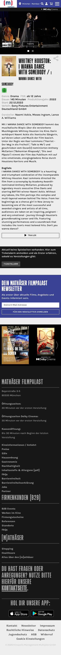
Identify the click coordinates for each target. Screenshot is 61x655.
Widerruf (47, 634)
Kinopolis (8, 4)
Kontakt (11, 625)
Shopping (7, 548)
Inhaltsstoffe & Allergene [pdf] (21, 470)
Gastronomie (9, 461)
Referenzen (8, 521)
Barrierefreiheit (11, 478)
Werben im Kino (11, 513)
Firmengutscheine (13, 517)
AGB (34, 634)
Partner (6, 491)
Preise (5, 449)
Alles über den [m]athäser (17, 557)
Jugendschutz (17, 634)
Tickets (30, 44)
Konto (47, 3)
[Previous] (4, 32)
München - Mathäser (31, 4)
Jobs (4, 487)
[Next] (57, 32)
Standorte (8, 525)
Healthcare (8, 553)
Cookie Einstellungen (30, 638)
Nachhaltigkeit (11, 466)
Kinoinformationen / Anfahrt (19, 445)
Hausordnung (10, 457)
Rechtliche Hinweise (20, 630)
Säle (4, 453)
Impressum (47, 625)
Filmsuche (42, 3)
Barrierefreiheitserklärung (18, 482)
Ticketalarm (11, 264)
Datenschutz (46, 630)
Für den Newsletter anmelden (30, 312)
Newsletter (28, 625)
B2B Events (8, 508)
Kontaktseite (14, 588)
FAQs (5, 474)
